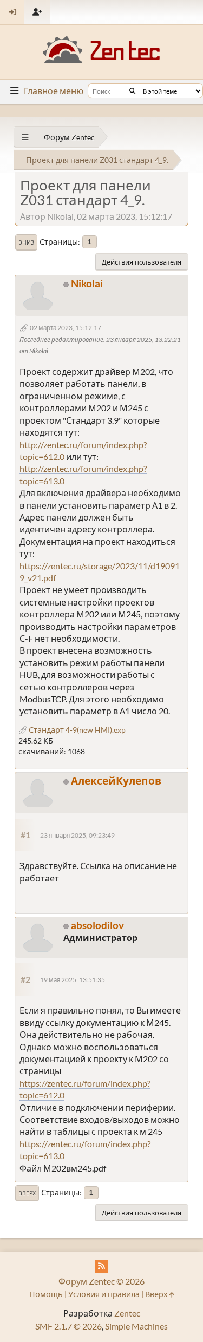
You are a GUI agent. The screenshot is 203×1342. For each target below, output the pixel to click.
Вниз (26, 242)
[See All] (25, 137)
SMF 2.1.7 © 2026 (68, 1326)
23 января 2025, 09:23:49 (77, 835)
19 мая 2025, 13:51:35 (72, 979)
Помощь (46, 1294)
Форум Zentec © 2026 (101, 1281)
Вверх (27, 1193)
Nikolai (87, 283)
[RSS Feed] (101, 1266)
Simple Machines (136, 1326)
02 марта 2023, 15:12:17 (65, 327)
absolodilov (97, 925)
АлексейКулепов (116, 780)
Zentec (127, 1313)
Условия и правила (104, 1294)
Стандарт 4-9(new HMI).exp (76, 729)
